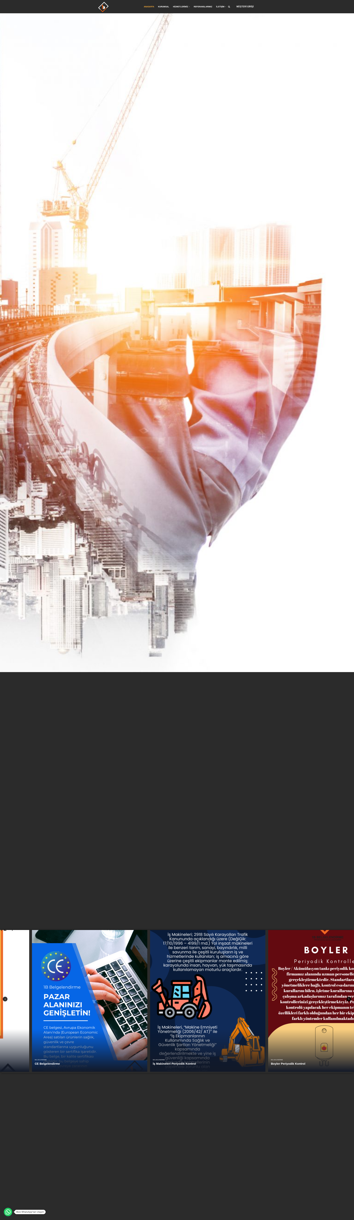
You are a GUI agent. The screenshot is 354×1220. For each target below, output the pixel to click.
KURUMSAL (163, 7)
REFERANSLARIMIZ (203, 7)
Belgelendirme (10, 1060)
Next (349, 999)
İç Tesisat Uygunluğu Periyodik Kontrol (149, 1063)
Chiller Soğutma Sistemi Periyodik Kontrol (33, 1063)
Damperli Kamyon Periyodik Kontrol (265, 1063)
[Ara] (229, 7)
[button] (189, 6)
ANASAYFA (149, 7)
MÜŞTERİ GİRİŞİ (245, 6)
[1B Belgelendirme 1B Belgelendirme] (103, 7)
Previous (5, 999)
